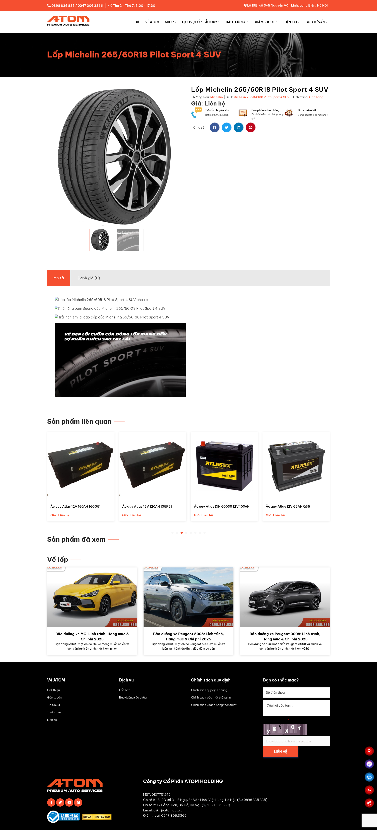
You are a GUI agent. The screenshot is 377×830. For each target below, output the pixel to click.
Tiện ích (290, 22)
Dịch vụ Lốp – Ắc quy (199, 22)
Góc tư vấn (315, 22)
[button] (214, 127)
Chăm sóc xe (264, 22)
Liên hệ (52, 719)
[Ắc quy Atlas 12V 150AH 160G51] (81, 496)
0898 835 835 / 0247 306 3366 (77, 5)
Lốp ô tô (124, 690)
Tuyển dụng (54, 712)
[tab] (58, 278)
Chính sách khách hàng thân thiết (213, 705)
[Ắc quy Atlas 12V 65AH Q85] (296, 496)
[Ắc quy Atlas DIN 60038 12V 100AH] (224, 496)
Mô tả (58, 278)
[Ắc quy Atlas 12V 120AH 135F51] (152, 496)
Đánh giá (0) (88, 278)
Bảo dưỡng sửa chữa (133, 697)
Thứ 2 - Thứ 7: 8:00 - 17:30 (134, 5)
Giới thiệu (53, 690)
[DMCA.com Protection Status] (98, 817)
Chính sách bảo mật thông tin (211, 697)
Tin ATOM (53, 705)
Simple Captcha (276, 720)
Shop (169, 22)
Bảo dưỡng (235, 22)
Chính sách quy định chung (209, 690)
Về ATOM (152, 22)
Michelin (216, 97)
